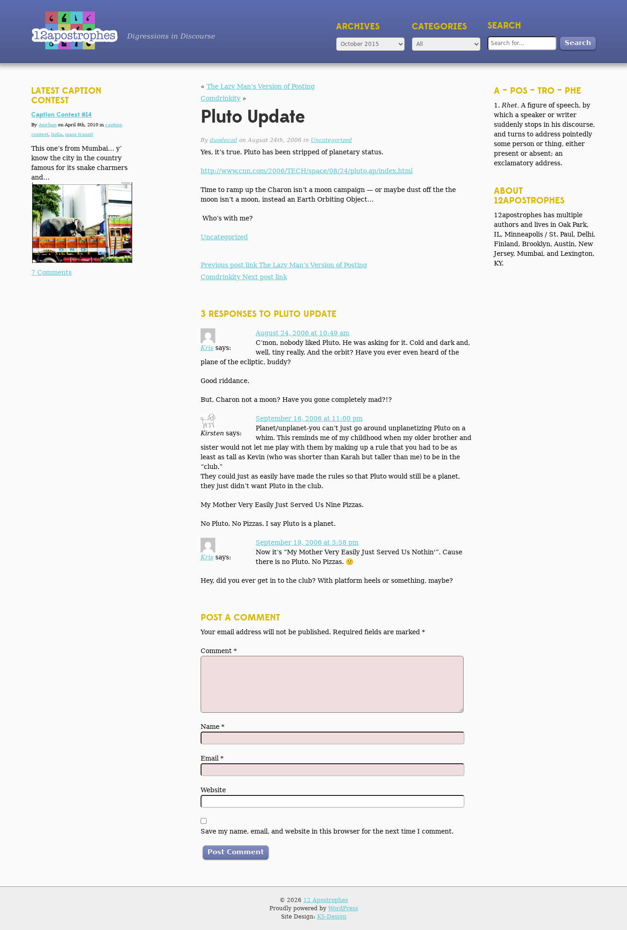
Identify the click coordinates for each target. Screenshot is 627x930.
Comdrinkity (221, 98)
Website (213, 790)
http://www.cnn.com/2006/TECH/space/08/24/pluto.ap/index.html (307, 171)
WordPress (343, 908)
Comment (219, 650)
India (56, 134)
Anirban (47, 124)
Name (212, 726)
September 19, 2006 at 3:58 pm (307, 542)
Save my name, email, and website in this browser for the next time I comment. (327, 831)
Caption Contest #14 (61, 115)
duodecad (223, 140)
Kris (207, 347)
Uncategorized (331, 140)
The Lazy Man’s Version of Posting (261, 86)
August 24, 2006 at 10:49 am (302, 333)
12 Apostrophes (325, 900)
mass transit (79, 134)
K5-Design (332, 916)
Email (212, 758)
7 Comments (51, 272)
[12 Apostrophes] (74, 30)
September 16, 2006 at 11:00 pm (309, 418)
